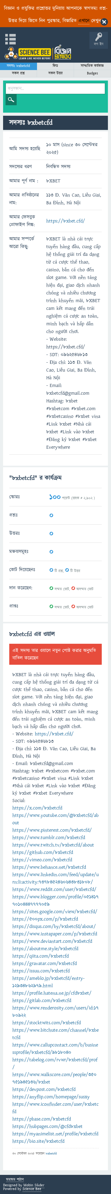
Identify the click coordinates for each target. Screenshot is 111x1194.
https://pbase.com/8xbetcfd (41, 1119)
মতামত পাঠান (15, 1180)
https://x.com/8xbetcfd (37, 808)
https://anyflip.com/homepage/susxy (51, 1096)
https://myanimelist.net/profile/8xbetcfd (55, 1133)
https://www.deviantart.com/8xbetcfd (52, 941)
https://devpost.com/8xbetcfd (44, 1089)
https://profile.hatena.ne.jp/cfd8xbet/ (52, 993)
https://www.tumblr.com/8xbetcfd (48, 837)
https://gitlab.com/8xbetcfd (41, 1000)
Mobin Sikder (33, 1185)
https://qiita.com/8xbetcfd (40, 956)
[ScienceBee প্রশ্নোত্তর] (37, 52)
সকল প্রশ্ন (18, 73)
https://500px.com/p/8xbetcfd (45, 919)
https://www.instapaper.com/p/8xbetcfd (54, 933)
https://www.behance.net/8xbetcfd (49, 867)
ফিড (55, 66)
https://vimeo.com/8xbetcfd (42, 859)
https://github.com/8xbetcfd (42, 852)
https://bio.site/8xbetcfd (38, 1141)
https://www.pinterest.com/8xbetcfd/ (52, 830)
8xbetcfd (51, 1153)
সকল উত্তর (55, 73)
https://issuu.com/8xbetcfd (41, 970)
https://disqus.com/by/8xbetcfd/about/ (54, 926)
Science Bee (32, 1189)
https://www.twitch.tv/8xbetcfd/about (53, 845)
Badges (92, 73)
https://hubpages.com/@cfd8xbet (47, 1126)
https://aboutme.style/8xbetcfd (45, 948)
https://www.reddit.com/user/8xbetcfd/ (54, 889)
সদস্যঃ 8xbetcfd (18, 66)
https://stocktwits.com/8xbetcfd (46, 1022)
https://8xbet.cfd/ (65, 221)
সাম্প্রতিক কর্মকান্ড (92, 66)
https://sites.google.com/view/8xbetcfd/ (54, 911)
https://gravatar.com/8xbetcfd (44, 963)
